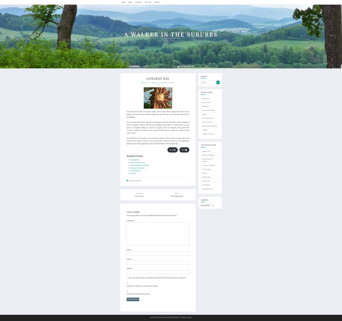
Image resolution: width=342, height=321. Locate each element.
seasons (138, 180)
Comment (131, 220)
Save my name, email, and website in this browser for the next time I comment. (157, 278)
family (131, 180)
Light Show (205, 98)
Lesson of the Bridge (208, 110)
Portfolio (138, 2)
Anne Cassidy (159, 82)
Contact (157, 2)
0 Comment (170, 82)
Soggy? (204, 114)
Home (123, 2)
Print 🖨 (172, 150)
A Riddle (204, 130)
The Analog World (208, 118)
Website (130, 268)
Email (129, 259)
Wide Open (205, 106)
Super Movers (206, 102)
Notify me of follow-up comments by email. (142, 286)
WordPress (176, 317)
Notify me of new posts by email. (138, 294)
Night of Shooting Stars (209, 126)
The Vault (148, 2)
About (130, 2)
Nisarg (189, 317)
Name (129, 250)
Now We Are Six (207, 122)
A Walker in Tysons (208, 134)
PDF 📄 (184, 150)
